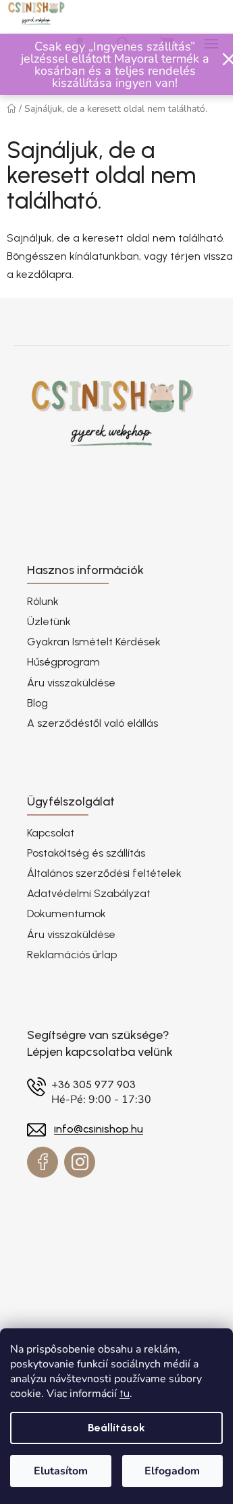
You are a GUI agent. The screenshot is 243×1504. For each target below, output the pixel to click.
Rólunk (43, 601)
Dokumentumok (66, 913)
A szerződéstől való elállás (92, 723)
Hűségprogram (63, 661)
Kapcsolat (50, 832)
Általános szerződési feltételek (104, 873)
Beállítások (116, 1427)
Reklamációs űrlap (72, 954)
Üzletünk (49, 621)
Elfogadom (172, 1471)
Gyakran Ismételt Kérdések (94, 641)
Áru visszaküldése (71, 682)
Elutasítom (61, 1471)
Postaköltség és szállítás (86, 853)
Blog (37, 702)
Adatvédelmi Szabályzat (89, 893)
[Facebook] (42, 1162)
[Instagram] (79, 1162)
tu (124, 1393)
